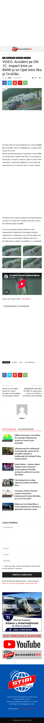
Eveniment (19, 58)
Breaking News (11, 58)
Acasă (4, 54)
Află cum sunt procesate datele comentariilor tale (19, 583)
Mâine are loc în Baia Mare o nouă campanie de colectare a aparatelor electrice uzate (28, 506)
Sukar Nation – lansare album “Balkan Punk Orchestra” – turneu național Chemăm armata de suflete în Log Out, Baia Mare (27, 469)
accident (14, 362)
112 (9, 54)
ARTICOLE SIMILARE (9, 429)
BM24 (9, 78)
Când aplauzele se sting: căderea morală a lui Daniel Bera (26, 482)
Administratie (7, 496)
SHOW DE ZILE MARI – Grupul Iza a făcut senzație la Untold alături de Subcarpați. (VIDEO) (11, 392)
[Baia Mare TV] (22, 646)
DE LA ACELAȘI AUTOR (26, 429)
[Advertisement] (22, 23)
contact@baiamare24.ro (27, 709)
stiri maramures (30, 362)
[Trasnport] (22, 612)
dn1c (20, 362)
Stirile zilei (27, 58)
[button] (41, 49)
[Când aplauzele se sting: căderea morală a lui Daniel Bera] (8, 483)
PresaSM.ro (26, 299)
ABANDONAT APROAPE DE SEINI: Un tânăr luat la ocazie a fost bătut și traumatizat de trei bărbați (32, 392)
